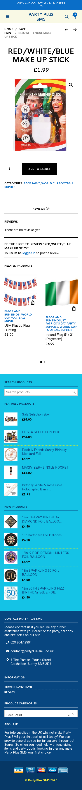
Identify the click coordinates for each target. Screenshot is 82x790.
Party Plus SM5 (41, 17)
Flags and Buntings (12, 313)
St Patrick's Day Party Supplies (60, 324)
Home (8, 29)
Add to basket (39, 169)
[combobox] (41, 713)
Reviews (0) (41, 208)
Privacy (9, 692)
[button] (8, 16)
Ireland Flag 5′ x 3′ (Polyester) (59, 337)
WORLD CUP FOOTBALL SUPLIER (18, 318)
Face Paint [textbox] (38, 715)
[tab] (41, 209)
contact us (22, 627)
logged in (29, 253)
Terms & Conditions (18, 686)
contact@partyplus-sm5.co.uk (32, 651)
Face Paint (32, 183)
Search (74, 392)
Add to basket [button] (33, 302)
